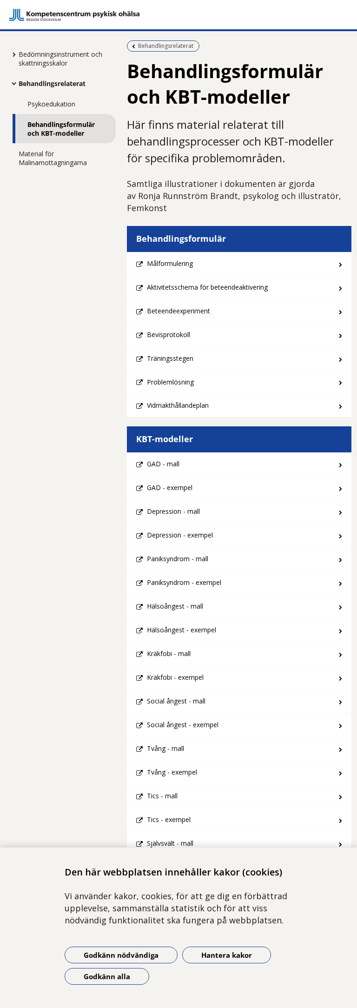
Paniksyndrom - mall (177, 558)
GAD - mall (163, 463)
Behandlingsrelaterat (52, 83)
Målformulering (170, 263)
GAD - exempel (169, 487)
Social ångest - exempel (182, 724)
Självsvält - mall (170, 843)
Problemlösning (170, 382)
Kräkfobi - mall (169, 653)
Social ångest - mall (176, 700)
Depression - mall (173, 511)
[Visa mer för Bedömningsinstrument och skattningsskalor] (12, 54)
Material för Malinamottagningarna (53, 158)
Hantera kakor (226, 955)
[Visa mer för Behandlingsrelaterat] (12, 83)
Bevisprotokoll (168, 334)
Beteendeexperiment (178, 310)
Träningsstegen (170, 358)
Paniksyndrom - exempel (184, 582)
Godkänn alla (107, 976)
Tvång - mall (165, 748)
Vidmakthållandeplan (178, 405)
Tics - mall (162, 795)
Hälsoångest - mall (175, 606)
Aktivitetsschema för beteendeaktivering (207, 287)
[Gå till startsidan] (178, 15)
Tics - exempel (169, 819)
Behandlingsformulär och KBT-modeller (61, 129)
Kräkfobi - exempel (175, 677)
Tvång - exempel (172, 772)
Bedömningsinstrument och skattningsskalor (60, 58)
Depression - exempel (180, 535)
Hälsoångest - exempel (181, 629)
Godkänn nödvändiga (121, 955)
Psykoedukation (51, 103)
